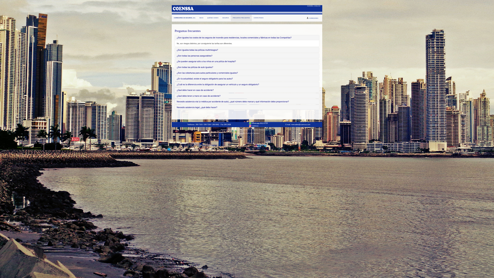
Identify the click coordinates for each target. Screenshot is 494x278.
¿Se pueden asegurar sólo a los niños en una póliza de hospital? (206, 61)
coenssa (255, 126)
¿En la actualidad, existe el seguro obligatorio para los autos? (205, 78)
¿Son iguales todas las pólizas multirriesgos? (197, 49)
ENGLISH (317, 6)
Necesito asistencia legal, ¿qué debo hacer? (197, 107)
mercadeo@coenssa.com (300, 124)
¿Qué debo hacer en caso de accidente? (195, 90)
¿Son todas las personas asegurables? (194, 55)
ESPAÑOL (310, 6)
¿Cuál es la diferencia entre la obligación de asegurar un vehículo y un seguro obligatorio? (218, 84)
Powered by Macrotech (253, 133)
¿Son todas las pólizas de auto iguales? (195, 67)
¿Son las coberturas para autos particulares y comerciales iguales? (207, 72)
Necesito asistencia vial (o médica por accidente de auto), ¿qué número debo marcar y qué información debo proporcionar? (233, 101)
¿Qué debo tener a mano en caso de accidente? (198, 95)
